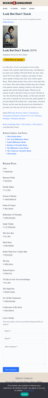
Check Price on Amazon (14, 59)
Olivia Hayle (22, 54)
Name (8, 330)
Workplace (6, 118)
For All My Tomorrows (12, 298)
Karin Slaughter (9, 245)
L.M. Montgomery (10, 227)
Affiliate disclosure (8, 22)
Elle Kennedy (8, 255)
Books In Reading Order (11, 124)
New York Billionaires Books (17, 139)
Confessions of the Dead (12, 307)
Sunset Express (9, 270)
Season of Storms (9, 196)
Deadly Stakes (8, 187)
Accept (24, 394)
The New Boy (8, 233)
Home (5, 9)
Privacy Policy (11, 381)
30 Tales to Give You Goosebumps (16, 279)
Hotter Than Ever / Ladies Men (15, 251)
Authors (14, 9)
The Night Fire (8, 288)
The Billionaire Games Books (18, 148)
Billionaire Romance (15, 113)
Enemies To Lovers (27, 115)
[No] (45, 390)
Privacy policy (28, 390)
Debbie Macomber (10, 218)
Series (23, 9)
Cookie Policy (23, 381)
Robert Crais (8, 273)
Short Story (7, 242)
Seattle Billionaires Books (16, 142)
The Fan (6, 261)
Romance (38, 115)
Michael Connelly (10, 292)
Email (8, 338)
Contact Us (28, 378)
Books (31, 9)
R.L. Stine (7, 236)
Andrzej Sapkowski (10, 199)
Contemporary (34, 113)
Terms (32, 381)
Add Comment (11, 346)
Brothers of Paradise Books (17, 145)
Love (5, 168)
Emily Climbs (8, 224)
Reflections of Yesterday (12, 214)
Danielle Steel (9, 171)
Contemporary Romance (11, 115)
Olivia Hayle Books (14, 136)
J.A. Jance (8, 190)
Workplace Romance (18, 118)
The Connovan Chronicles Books (19, 150)
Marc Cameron (9, 208)
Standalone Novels (9, 54)
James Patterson (9, 310)
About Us (19, 378)
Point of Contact (9, 205)
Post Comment (10, 369)
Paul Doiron (8, 181)
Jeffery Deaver (9, 264)
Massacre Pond (9, 177)
